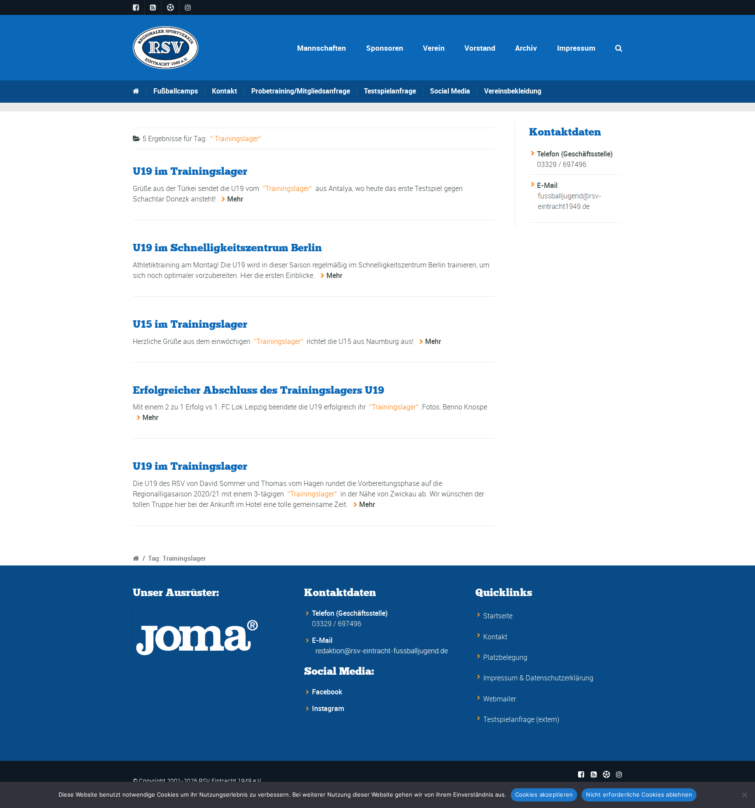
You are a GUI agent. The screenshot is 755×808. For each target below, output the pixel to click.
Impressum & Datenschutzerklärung (538, 678)
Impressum (576, 48)
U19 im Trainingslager (190, 171)
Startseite (498, 616)
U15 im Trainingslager (190, 324)
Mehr (235, 199)
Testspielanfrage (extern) (521, 719)
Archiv (526, 48)
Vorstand (479, 48)
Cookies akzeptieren (544, 794)
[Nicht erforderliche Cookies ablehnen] (744, 795)
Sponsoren (384, 48)
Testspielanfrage (390, 91)
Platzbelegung (505, 657)
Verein (434, 48)
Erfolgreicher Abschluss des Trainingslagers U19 (258, 390)
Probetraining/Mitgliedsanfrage (300, 91)
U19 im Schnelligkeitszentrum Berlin (227, 247)
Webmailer (499, 699)
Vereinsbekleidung (512, 91)
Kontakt (224, 91)
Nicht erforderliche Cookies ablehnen (639, 794)
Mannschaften (321, 48)
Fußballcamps (175, 91)
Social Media (450, 91)
